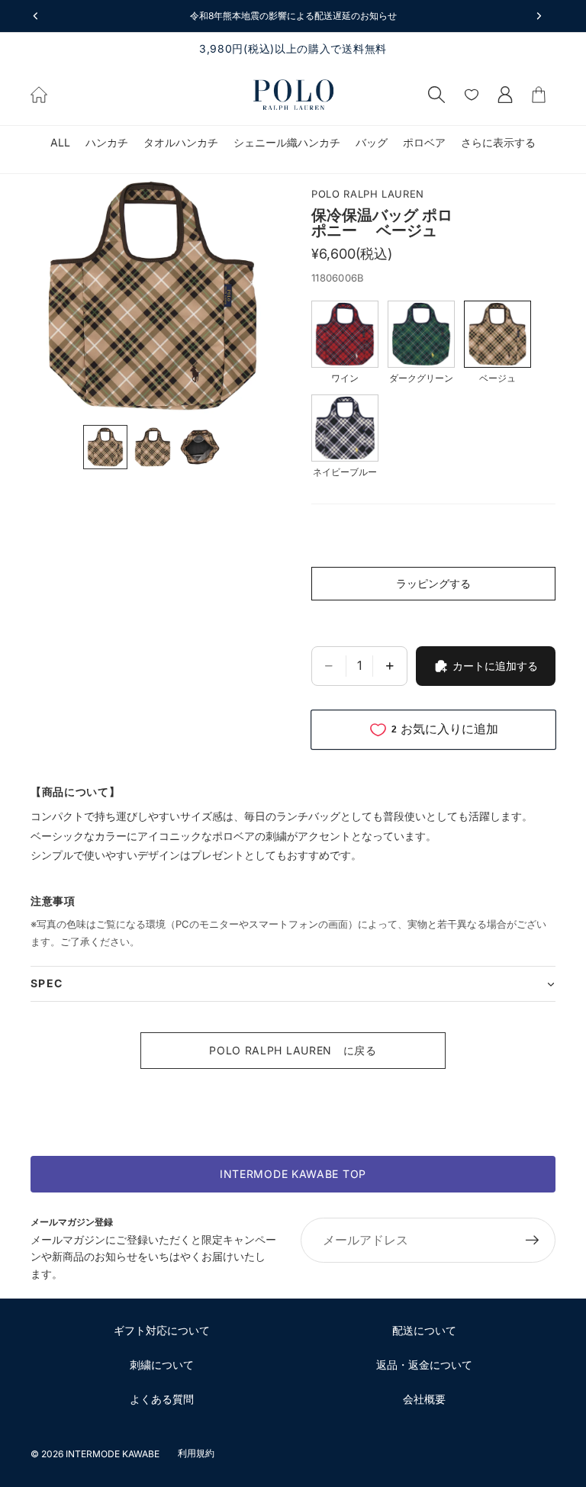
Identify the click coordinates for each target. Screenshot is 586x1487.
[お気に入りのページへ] (471, 94)
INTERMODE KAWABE (112, 1454)
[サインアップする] (533, 1241)
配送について (424, 1330)
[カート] (538, 94)
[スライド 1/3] (105, 447)
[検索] (436, 94)
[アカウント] (505, 94)
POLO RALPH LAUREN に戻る (293, 1050)
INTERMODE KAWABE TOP (293, 1173)
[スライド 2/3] (152, 447)
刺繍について (162, 1364)
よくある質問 (162, 1398)
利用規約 (196, 1453)
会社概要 (424, 1398)
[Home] (39, 94)
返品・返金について (424, 1364)
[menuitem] (498, 142)
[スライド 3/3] (200, 447)
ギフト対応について (162, 1330)
